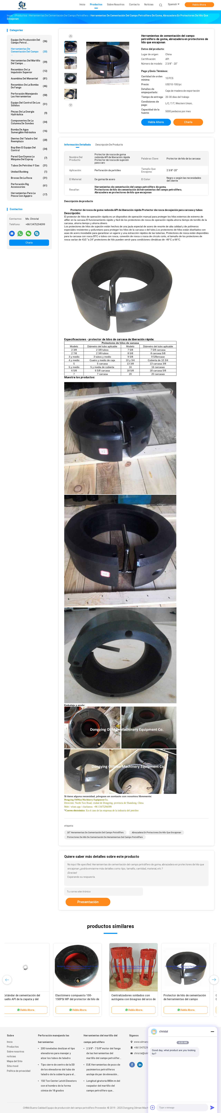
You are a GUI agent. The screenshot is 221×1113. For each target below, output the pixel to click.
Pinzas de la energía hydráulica (29, 113)
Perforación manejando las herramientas (29, 95)
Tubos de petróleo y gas (29, 165)
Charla (29, 242)
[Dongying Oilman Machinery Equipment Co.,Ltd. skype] (37, 233)
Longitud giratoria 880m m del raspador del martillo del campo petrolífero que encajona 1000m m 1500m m (103, 1086)
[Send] (212, 1107)
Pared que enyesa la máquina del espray (29, 158)
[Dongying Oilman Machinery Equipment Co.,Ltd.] (22, 5)
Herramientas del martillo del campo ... (29, 62)
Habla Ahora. (199, 4)
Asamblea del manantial (29, 78)
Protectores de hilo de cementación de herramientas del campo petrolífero (105, 837)
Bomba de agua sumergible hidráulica (29, 131)
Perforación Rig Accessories (29, 185)
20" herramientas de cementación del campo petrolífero (95, 832)
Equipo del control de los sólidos (29, 104)
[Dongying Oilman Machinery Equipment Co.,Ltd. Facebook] (132, 1065)
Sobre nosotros (15, 1051)
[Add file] (152, 1107)
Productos (13, 1046)
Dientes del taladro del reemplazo (29, 140)
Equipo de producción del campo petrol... (29, 41)
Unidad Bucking (29, 171)
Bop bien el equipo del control (29, 149)
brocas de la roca (29, 178)
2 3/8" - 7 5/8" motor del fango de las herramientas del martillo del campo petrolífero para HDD (103, 1054)
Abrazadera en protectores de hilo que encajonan (156, 832)
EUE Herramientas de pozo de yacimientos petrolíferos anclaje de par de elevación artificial (103, 1070)
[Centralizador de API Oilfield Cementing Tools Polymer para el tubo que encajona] (135, 967)
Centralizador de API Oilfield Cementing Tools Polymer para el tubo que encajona (134, 999)
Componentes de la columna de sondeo (29, 122)
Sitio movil (12, 1066)
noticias (11, 1056)
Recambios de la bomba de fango (29, 86)
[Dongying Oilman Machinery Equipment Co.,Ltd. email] (12, 233)
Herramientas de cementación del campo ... (29, 51)
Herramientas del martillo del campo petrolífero (100, 1038)
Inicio (10, 1042)
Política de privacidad (18, 1071)
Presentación (88, 902)
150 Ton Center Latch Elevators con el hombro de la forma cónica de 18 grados (59, 1086)
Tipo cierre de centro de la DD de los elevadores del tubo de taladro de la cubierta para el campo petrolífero (58, 1070)
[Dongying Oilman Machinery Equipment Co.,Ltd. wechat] (28, 233)
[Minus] (212, 1031)
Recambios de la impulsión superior (29, 71)
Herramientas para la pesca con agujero (29, 194)
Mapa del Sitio (14, 1061)
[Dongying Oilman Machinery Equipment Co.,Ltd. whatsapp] (20, 233)
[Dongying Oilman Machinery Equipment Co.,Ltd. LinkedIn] (140, 1065)
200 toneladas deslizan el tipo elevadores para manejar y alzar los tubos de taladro (58, 1053)
